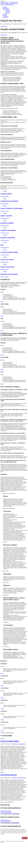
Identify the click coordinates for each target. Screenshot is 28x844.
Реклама (5, 15)
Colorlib (2, 842)
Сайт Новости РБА (5, 820)
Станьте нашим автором (6, 812)
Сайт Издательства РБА (6, 810)
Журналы (8, 10)
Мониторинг (6, 8)
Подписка (8, 11)
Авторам (5, 13)
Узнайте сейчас (4, 26)
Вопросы (8, 12)
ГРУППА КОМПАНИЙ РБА (19, 744)
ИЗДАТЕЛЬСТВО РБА (9, 775)
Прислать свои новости (6, 821)
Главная (5, 6)
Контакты (5, 17)
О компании (6, 16)
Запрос (2, 301)
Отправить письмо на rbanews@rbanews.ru (10, 813)
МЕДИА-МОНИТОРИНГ (10, 741)
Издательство (6, 9)
